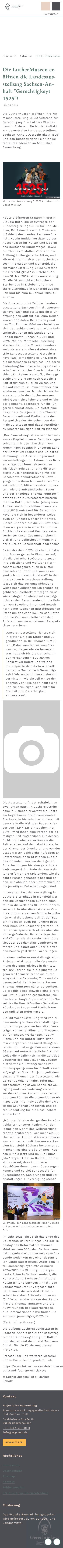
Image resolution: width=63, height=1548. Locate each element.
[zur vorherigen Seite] (49, 1541)
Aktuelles (26, 56)
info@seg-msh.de (15, 1432)
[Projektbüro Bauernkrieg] (31, 1419)
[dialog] (31, 749)
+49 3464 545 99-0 (16, 1428)
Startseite (9, 56)
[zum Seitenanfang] (56, 1541)
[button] (31, 180)
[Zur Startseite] (14, 6)
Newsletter (51, 14)
